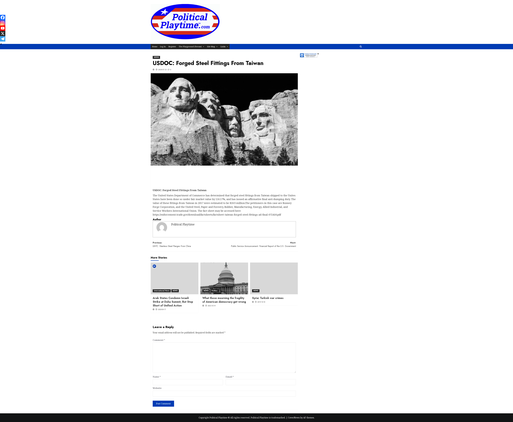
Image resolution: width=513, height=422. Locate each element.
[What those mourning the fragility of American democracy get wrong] (224, 278)
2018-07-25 (162, 69)
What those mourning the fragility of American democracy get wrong (224, 300)
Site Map (211, 46)
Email (230, 376)
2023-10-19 (212, 306)
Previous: (172, 244)
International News (162, 290)
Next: (263, 244)
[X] (2, 33)
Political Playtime (183, 224)
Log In (163, 46)
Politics (214, 290)
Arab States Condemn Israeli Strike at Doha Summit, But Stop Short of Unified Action (173, 301)
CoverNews (294, 417)
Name (157, 376)
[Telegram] (2, 39)
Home (154, 46)
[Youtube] (2, 28)
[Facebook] (2, 17)
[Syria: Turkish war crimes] (274, 278)
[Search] (360, 46)
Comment (159, 340)
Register (172, 46)
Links (223, 46)
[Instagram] (2, 22)
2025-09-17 (162, 309)
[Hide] (1, 44)
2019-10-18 (261, 302)
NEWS (156, 57)
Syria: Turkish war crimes (267, 298)
